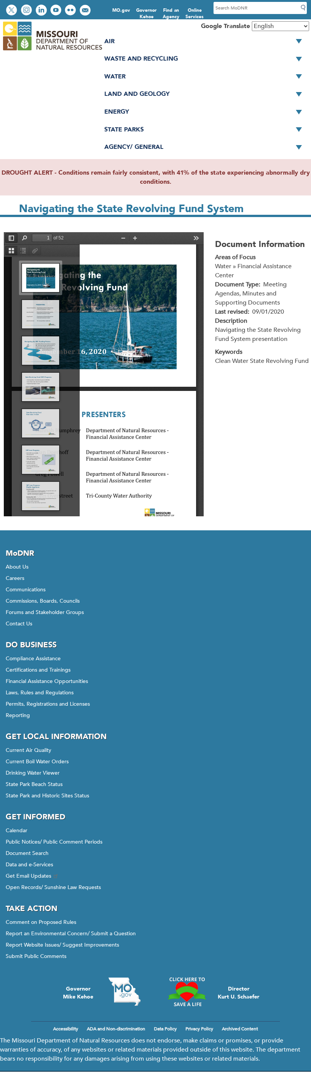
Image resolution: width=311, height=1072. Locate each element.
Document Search (27, 853)
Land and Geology (137, 94)
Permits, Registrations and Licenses (48, 704)
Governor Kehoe (146, 13)
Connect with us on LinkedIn (42, 11)
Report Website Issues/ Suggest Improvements (62, 945)
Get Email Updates (28, 876)
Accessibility (65, 1029)
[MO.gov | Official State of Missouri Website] (124, 992)
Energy (116, 112)
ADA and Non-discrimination (116, 1029)
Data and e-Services (29, 864)
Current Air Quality (28, 750)
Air (109, 41)
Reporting (18, 715)
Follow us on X (12, 11)
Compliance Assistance (33, 658)
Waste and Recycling (141, 59)
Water (115, 76)
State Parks (124, 129)
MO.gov (121, 10)
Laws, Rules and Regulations (40, 692)
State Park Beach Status (34, 784)
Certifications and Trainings (38, 670)
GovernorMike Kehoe (78, 992)
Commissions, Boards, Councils (43, 601)
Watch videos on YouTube (56, 11)
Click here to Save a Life (187, 992)
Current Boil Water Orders (37, 761)
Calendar (16, 830)
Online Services (194, 13)
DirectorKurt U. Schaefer (238, 992)
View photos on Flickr (71, 11)
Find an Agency (171, 13)
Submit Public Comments (36, 956)
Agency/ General (133, 147)
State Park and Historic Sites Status (47, 795)
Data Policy (165, 1029)
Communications (26, 589)
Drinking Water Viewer (33, 773)
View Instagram (27, 11)
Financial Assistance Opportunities (47, 681)
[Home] (52, 51)
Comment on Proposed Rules (41, 922)
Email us (86, 11)
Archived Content (240, 1029)
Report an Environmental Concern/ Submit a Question (71, 933)
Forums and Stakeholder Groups (45, 612)
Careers (15, 578)
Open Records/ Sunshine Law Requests (53, 887)
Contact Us (19, 623)
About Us (17, 566)
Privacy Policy (199, 1029)
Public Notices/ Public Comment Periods (54, 841)
